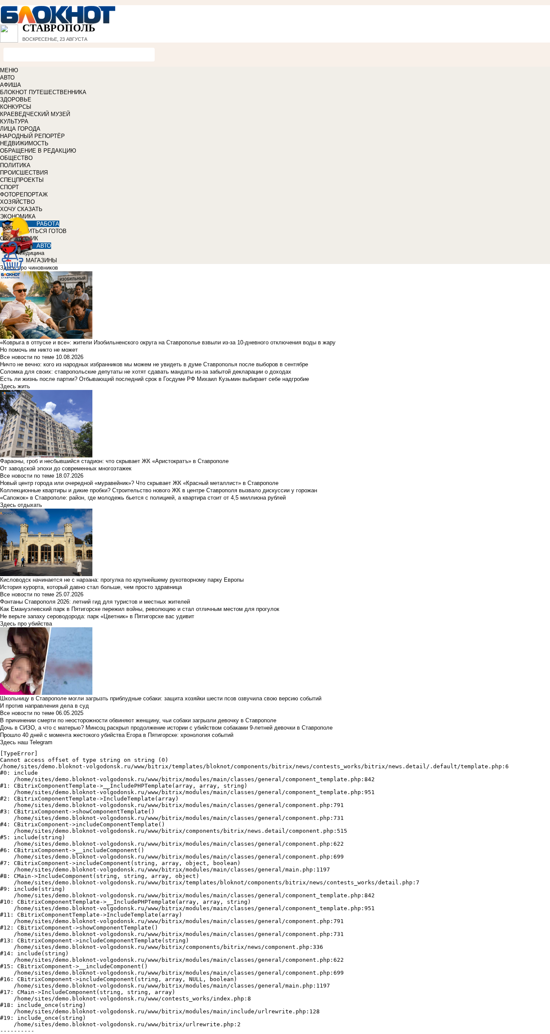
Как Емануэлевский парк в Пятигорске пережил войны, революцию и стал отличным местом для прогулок (139, 609)
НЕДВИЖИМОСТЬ (24, 143)
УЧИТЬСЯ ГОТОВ (44, 231)
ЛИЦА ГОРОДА (20, 129)
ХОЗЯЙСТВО (17, 202)
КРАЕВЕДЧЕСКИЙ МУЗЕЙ (35, 114)
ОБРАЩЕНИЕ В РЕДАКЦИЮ (38, 150)
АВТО (7, 77)
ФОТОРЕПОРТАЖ (24, 194)
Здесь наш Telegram (26, 742)
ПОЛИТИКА (15, 165)
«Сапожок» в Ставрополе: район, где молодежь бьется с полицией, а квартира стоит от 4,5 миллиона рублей (143, 497)
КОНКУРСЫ (15, 107)
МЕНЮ (9, 70)
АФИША (10, 85)
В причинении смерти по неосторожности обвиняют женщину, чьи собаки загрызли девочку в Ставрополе (138, 720)
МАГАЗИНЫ (41, 260)
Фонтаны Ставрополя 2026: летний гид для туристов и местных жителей (95, 601)
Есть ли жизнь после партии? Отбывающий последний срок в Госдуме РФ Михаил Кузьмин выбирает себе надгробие (154, 379)
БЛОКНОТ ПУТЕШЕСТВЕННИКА (43, 92)
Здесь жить (15, 386)
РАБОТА (48, 224)
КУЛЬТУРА (14, 121)
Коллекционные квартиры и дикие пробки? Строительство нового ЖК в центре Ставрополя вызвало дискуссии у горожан (158, 490)
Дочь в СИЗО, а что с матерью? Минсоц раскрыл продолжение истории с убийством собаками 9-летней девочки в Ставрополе (166, 727)
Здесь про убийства (26, 623)
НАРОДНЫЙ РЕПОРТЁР (32, 136)
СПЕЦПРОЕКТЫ (22, 180)
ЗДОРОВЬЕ (15, 99)
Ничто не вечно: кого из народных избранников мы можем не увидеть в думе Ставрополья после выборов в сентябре (154, 364)
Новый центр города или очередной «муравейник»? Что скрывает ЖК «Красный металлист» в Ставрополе (139, 483)
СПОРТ (9, 187)
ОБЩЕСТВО (16, 158)
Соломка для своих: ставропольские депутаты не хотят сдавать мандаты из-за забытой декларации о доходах (145, 371)
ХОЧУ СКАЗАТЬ (21, 209)
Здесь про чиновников (29, 267)
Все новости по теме (27, 357)
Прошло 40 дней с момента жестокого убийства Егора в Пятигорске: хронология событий (116, 735)
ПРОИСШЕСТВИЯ (24, 172)
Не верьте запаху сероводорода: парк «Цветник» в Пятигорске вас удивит (97, 616)
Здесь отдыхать (21, 505)
